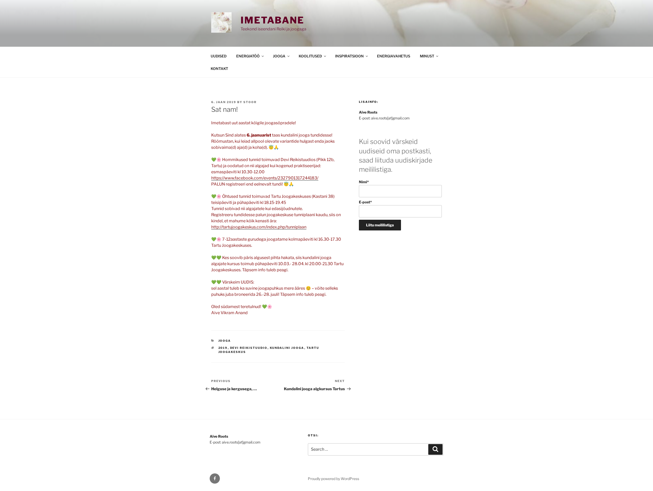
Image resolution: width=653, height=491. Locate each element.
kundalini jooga (287, 348)
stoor (250, 102)
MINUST (427, 56)
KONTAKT (219, 68)
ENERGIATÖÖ (248, 56)
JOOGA (279, 56)
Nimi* (364, 182)
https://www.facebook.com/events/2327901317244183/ (264, 178)
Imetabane (272, 20)
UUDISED (219, 56)
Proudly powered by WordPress (333, 478)
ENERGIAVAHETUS (393, 56)
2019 (223, 348)
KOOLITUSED (310, 56)
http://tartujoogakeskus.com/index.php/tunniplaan (258, 227)
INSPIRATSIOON (349, 56)
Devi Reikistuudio (249, 348)
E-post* (365, 202)
